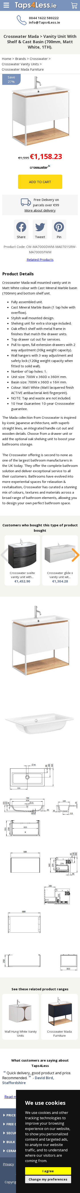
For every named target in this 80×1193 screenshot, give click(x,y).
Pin (59, 237)
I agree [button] (48, 1171)
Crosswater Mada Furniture (23, 69)
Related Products (40, 259)
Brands (20, 58)
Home (6, 58)
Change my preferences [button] (48, 1179)
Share (21, 237)
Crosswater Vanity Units (20, 64)
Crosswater (39, 58)
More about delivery (40, 210)
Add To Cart (40, 182)
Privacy (8, 1164)
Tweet (40, 237)
